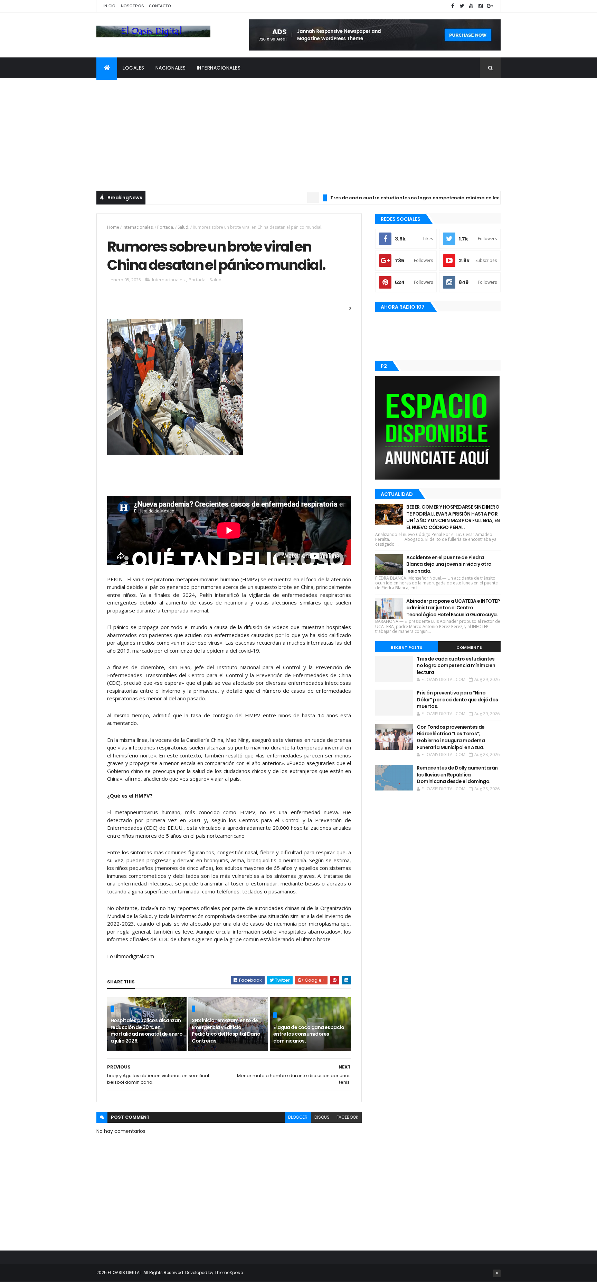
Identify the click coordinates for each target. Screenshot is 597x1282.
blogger (297, 1117)
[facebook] (452, 6)
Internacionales (219, 67)
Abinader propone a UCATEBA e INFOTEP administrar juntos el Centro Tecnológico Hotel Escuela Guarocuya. (453, 608)
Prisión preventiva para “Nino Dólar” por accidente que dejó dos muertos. (457, 699)
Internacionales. (138, 227)
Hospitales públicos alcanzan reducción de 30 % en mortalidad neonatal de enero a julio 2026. (146, 1030)
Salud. (183, 227)
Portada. (165, 227)
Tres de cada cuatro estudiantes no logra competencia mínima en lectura (388, 197)
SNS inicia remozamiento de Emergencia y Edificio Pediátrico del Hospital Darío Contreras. (226, 1030)
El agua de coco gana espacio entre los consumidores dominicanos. (308, 1034)
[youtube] (471, 6)
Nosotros (132, 6)
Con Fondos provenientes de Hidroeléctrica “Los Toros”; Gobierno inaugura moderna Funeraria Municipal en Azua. (451, 737)
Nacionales (170, 67)
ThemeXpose (229, 1272)
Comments (469, 647)
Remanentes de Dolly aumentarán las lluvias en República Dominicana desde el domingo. (457, 774)
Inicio (109, 6)
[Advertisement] (298, 130)
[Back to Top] (497, 1273)
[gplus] (490, 6)
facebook (347, 1117)
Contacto (160, 6)
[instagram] (480, 6)
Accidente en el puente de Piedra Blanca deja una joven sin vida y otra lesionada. (448, 564)
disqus (322, 1117)
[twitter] (462, 6)
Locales (133, 67)
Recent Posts (407, 647)
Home (113, 227)
